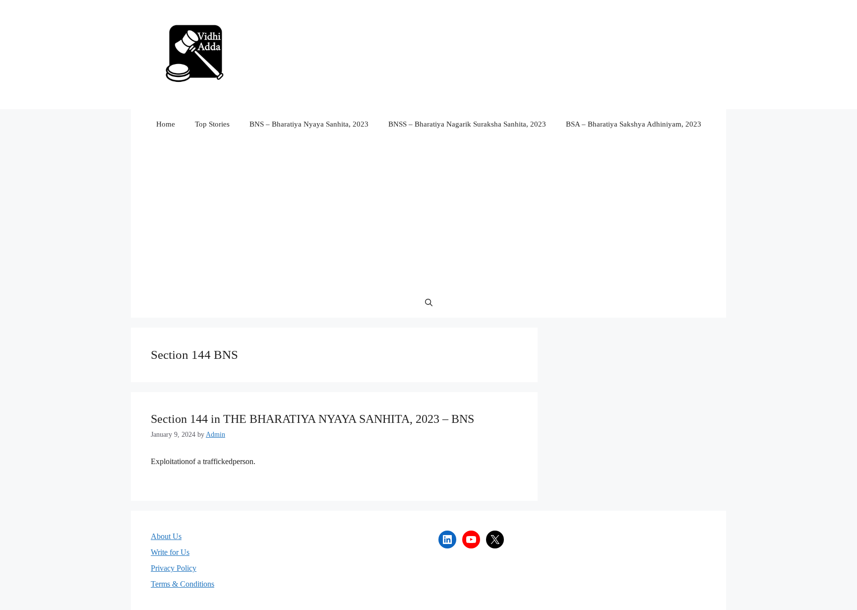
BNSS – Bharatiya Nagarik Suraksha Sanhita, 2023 (467, 124)
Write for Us (170, 552)
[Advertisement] (428, 213)
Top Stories (212, 124)
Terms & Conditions (182, 584)
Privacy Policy (173, 568)
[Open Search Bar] (428, 303)
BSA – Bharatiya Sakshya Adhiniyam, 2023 (633, 124)
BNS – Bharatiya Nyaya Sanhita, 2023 (308, 124)
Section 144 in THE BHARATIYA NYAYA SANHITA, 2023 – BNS (312, 418)
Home (165, 124)
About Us (166, 536)
